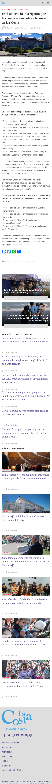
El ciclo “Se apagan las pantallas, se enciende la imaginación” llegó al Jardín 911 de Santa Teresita (26, 360)
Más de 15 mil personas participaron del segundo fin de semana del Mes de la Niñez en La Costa (25, 433)
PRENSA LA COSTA (16, 28)
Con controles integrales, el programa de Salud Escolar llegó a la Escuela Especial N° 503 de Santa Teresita (26, 396)
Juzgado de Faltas (13, 770)
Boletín (6, 766)
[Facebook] (5, 735)
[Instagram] (13, 735)
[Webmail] (30, 735)
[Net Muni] (26, 735)
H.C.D (5, 761)
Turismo (7, 756)
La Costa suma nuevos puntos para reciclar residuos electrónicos (25, 412)
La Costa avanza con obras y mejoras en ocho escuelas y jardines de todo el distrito (25, 339)
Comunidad (6, 9)
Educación (15, 9)
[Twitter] (8, 735)
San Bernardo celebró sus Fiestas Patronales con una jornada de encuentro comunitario (25, 476)
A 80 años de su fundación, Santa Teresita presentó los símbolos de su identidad (24, 601)
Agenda (7, 747)
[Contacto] (22, 735)
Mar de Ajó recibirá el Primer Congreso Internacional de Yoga (23, 518)
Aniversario (7, 594)
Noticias (7, 752)
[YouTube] (17, 735)
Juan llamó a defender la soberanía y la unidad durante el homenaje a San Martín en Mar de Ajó (25, 561)
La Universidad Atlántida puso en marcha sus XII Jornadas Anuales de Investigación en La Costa (25, 378)
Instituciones (24, 9)
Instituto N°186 (21, 245)
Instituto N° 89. (33, 173)
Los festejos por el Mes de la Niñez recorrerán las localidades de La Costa (22, 684)
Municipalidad (10, 743)
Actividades (7, 511)
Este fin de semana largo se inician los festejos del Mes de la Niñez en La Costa (24, 642)
